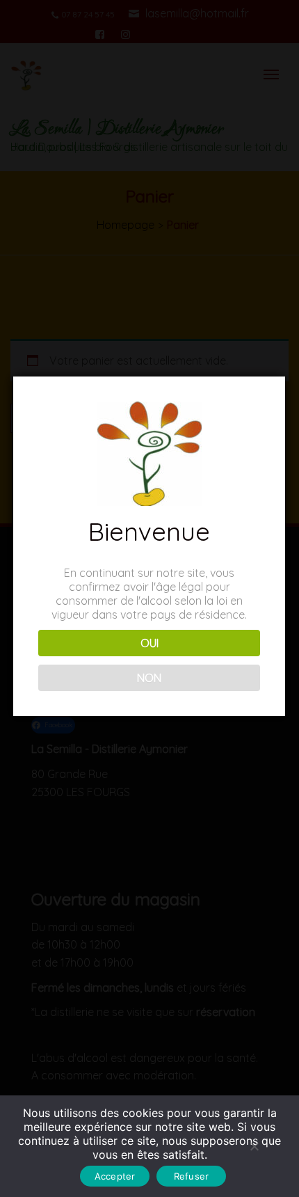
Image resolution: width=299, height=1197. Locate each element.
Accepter (115, 1176)
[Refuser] (254, 1146)
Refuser (191, 1176)
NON (149, 678)
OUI (149, 643)
